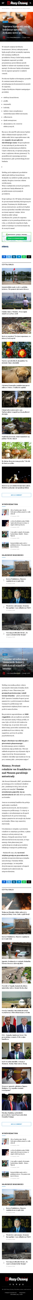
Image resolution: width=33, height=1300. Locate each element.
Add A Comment (16, 495)
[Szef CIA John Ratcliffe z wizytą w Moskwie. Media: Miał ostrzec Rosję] (16, 1050)
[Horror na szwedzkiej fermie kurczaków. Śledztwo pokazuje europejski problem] (16, 475)
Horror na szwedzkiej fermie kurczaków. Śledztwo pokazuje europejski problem (16, 487)
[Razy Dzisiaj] (17, 3)
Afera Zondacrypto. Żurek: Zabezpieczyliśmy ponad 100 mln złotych (20, 512)
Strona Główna (6, 8)
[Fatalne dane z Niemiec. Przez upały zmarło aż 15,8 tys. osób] (16, 301)
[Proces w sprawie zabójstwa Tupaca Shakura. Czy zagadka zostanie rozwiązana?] (16, 1075)
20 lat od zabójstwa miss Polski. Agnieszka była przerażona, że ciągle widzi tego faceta (19, 523)
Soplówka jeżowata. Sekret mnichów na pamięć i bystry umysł (16, 438)
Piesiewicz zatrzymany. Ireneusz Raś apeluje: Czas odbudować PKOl (18, 607)
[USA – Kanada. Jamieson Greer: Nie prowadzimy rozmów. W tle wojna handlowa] (16, 1024)
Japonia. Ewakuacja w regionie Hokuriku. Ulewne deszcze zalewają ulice (16, 962)
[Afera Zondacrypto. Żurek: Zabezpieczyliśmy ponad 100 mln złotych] (5, 512)
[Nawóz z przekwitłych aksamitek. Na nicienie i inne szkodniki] (16, 350)
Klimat (5, 21)
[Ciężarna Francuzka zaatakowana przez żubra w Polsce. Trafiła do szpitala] (16, 374)
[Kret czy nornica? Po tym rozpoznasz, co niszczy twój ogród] (16, 325)
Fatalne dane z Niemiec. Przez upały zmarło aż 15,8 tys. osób (14, 313)
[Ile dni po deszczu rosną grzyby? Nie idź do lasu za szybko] (16, 450)
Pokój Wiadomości (15, 37)
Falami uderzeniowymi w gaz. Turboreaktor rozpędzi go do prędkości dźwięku (15, 412)
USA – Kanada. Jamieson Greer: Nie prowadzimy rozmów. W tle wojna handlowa (14, 1037)
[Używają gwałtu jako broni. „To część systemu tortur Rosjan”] (16, 622)
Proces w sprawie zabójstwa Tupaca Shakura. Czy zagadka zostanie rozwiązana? (14, 1088)
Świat (5, 654)
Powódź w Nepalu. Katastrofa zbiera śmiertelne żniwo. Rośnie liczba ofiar (15, 987)
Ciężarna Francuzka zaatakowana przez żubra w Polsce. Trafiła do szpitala (16, 386)
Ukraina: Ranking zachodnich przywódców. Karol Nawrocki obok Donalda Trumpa (14, 1115)
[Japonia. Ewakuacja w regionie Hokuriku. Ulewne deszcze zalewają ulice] (16, 950)
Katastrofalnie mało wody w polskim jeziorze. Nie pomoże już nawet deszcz (15, 288)
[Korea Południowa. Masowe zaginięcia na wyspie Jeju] (16, 568)
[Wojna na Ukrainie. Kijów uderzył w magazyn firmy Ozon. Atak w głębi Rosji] (16, 901)
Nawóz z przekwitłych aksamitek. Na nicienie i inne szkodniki (14, 362)
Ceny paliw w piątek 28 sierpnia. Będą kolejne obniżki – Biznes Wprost (20, 534)
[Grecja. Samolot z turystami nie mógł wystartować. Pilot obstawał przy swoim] (16, 999)
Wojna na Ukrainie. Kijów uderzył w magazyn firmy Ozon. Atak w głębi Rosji (15, 913)
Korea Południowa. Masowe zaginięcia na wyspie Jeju (16, 580)
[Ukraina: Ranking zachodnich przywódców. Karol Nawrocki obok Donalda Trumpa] (16, 1102)
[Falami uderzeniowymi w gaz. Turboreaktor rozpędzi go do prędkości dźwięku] (16, 399)
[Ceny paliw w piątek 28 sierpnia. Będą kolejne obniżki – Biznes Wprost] (5, 534)
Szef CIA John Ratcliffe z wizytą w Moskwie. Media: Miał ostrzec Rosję (14, 1063)
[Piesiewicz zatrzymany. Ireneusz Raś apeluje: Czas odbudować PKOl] (16, 595)
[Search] (30, 3)
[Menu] (3, 3)
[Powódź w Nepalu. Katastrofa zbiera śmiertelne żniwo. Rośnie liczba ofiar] (16, 975)
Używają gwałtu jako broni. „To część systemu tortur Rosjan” (17, 634)
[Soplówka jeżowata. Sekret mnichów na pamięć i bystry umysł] (16, 426)
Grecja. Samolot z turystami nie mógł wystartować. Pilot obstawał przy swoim (16, 1012)
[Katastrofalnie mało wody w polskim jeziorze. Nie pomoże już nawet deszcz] (16, 276)
